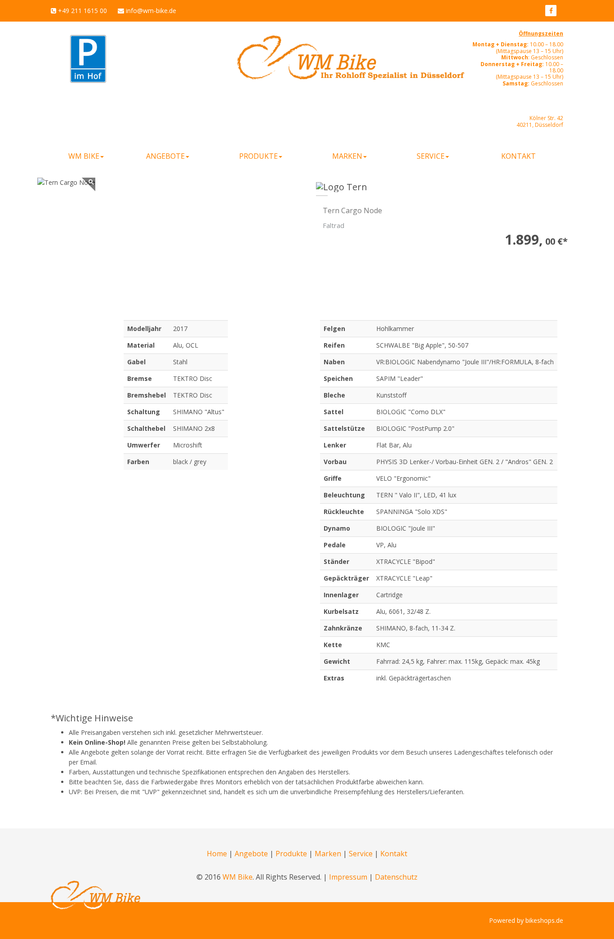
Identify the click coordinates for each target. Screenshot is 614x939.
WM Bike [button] (83, 156)
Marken (328, 854)
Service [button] (431, 156)
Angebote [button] (165, 156)
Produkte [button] (258, 156)
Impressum (348, 877)
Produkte (291, 854)
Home (217, 854)
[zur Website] (550, 10)
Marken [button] (347, 156)
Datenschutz (396, 877)
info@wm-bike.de (151, 10)
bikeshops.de (544, 920)
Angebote (251, 854)
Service (361, 854)
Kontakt (518, 156)
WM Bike (237, 877)
